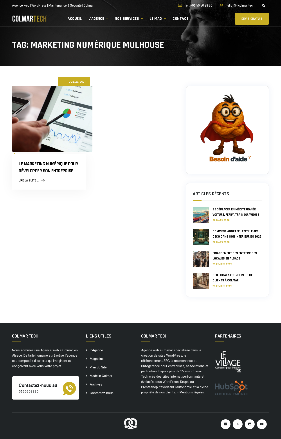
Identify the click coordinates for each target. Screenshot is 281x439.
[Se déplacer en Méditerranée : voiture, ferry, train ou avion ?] (201, 215)
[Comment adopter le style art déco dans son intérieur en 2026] (201, 237)
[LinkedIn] (250, 424)
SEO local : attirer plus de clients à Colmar (233, 278)
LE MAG (156, 18)
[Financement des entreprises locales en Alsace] (201, 259)
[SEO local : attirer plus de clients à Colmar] (201, 281)
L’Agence (96, 350)
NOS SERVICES (127, 18)
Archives (96, 384)
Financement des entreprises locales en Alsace (235, 256)
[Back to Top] (272, 432)
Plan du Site (98, 367)
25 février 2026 (222, 264)
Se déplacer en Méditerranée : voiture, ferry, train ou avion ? (236, 212)
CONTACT (181, 18)
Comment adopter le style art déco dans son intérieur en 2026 (237, 234)
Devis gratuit (252, 19)
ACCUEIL (75, 18)
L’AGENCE (96, 18)
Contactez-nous (101, 393)
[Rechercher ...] (263, 5)
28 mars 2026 (221, 242)
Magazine (97, 359)
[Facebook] (226, 424)
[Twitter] (238, 424)
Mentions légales (192, 392)
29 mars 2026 (221, 220)
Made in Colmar (101, 376)
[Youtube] (262, 424)
